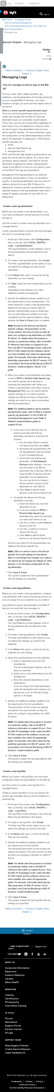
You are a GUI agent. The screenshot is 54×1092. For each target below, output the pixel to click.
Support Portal (13, 1025)
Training (9, 995)
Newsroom (11, 971)
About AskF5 (12, 982)
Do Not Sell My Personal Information (27, 1088)
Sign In (46, 14)
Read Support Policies (17, 1045)
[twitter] (18, 953)
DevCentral (11, 1022)
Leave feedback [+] (15, 1052)
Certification (12, 998)
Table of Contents (13, 70)
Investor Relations (14, 975)
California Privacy (27, 1085)
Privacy (39, 1082)
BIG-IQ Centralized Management (18, 22)
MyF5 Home (7, 19)
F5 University (12, 1002)
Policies (29, 1082)
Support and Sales (27, 947)
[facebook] (31, 953)
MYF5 (20, 7)
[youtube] (37, 953)
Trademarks (16, 1082)
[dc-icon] (43, 953)
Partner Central (13, 1029)
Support (20, 3)
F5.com (8, 3)
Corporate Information (17, 968)
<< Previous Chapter (33, 70)
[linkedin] (25, 953)
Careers (9, 978)
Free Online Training (15, 1005)
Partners (9, 7)
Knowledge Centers (23, 19)
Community (34, 3)
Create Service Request (17, 1049)
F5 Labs (9, 1032)
